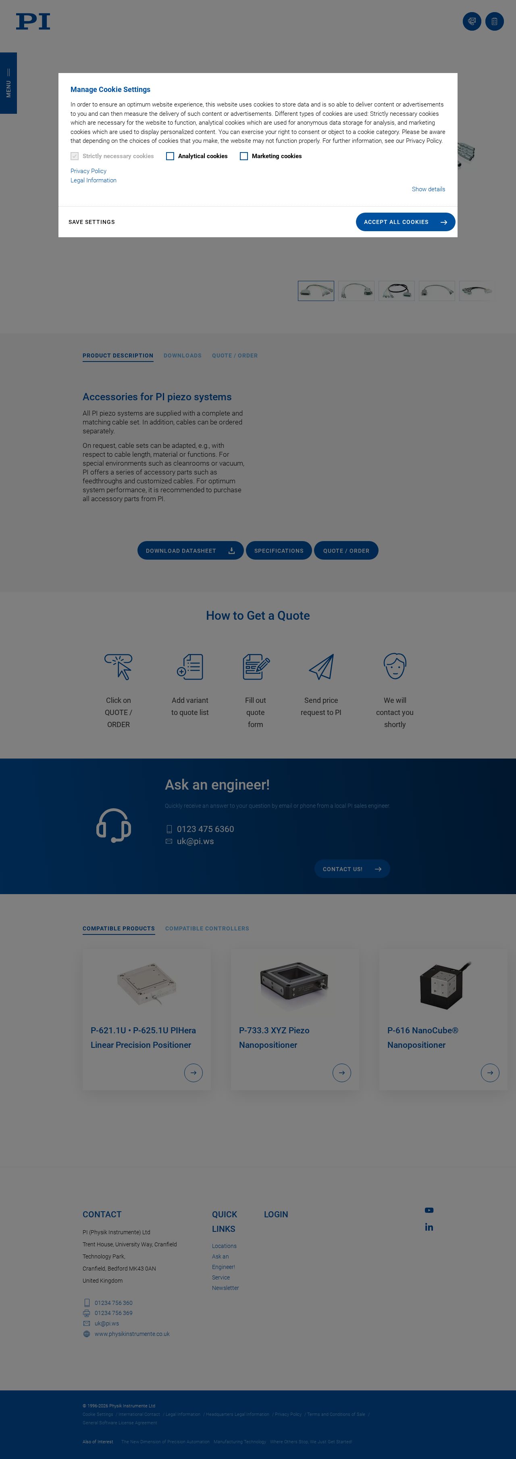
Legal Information (94, 180)
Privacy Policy (88, 171)
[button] (406, 222)
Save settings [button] (92, 222)
